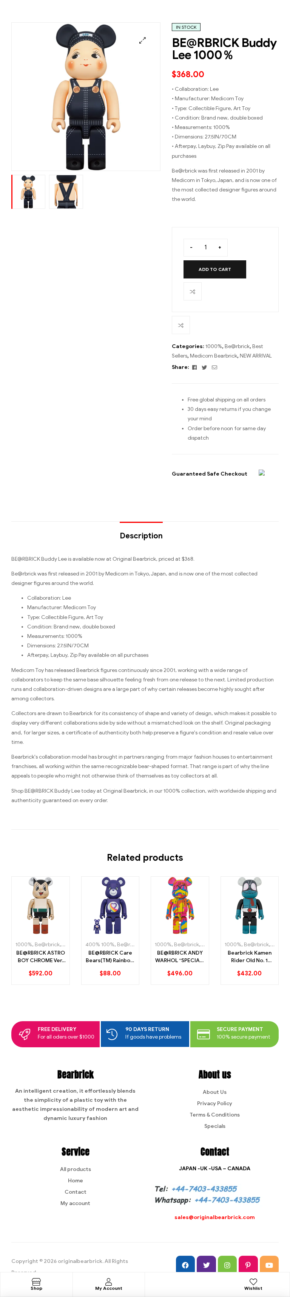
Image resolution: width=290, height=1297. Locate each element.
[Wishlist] (253, 1282)
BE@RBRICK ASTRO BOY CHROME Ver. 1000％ (40, 957)
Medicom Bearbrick (213, 356)
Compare (193, 291)
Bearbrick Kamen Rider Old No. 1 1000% (249, 957)
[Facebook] (185, 1265)
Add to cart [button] (28, 931)
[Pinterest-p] (248, 1265)
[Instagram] (227, 1265)
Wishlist (253, 1288)
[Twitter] (206, 1265)
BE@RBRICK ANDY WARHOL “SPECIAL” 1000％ (179, 957)
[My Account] (109, 1282)
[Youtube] (269, 1265)
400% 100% (99, 944)
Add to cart (215, 269)
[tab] (141, 532)
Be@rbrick (237, 346)
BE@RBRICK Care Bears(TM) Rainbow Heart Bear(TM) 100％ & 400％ (110, 957)
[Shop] (36, 1282)
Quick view (55, 931)
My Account (108, 1288)
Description (141, 536)
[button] (142, 40)
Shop (36, 1288)
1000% (213, 346)
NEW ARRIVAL (256, 356)
